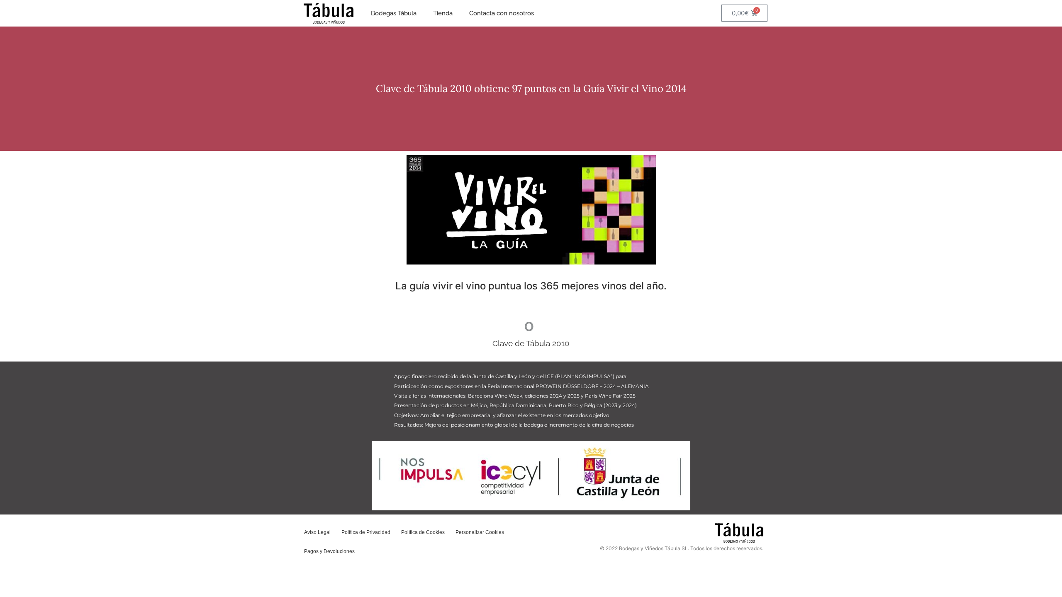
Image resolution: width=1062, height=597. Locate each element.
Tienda (443, 13)
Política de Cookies (423, 532)
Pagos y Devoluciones (329, 551)
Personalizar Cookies (479, 532)
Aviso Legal (317, 532)
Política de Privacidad (365, 532)
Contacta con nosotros (501, 13)
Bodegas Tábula (394, 13)
